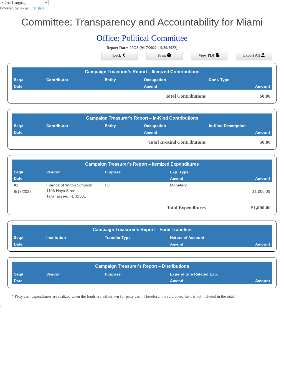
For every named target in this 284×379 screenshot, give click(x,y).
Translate (37, 8)
